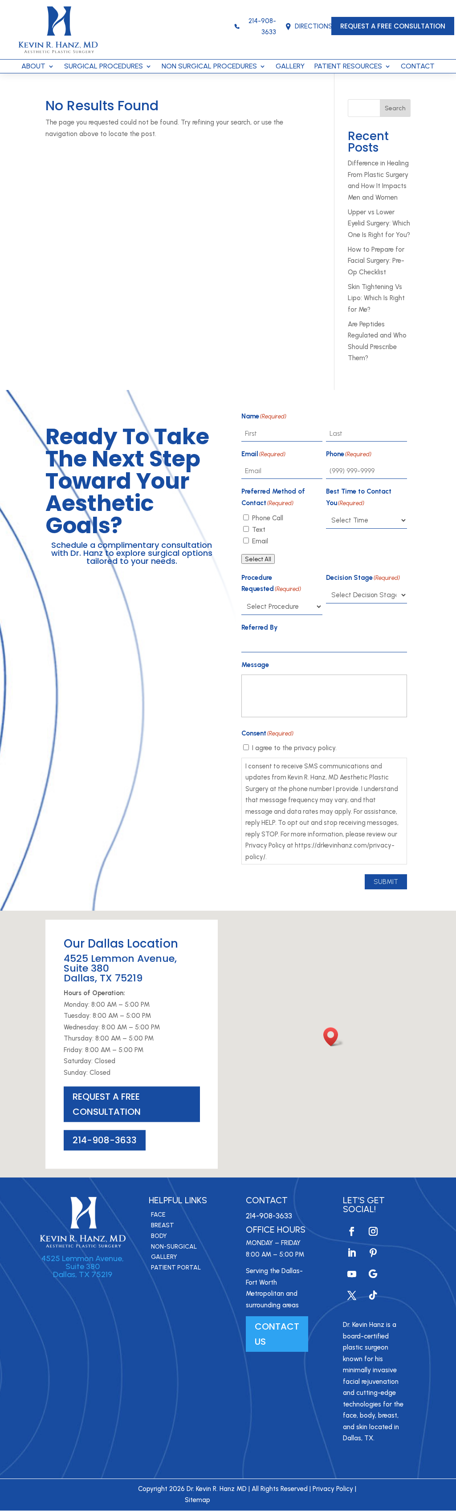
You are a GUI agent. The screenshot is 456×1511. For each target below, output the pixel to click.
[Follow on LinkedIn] (352, 1253)
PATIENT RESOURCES (348, 66)
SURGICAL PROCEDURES (103, 66)
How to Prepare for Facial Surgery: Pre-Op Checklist (376, 260)
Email (260, 541)
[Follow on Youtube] (352, 1274)
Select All (258, 559)
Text (258, 530)
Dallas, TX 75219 (82, 1274)
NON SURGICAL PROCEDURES (209, 66)
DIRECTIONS (313, 26)
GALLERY (290, 66)
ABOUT (33, 66)
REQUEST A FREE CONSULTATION (392, 26)
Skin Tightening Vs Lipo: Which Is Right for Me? (376, 298)
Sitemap (197, 1500)
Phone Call (267, 518)
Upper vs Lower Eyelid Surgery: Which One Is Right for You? (379, 223)
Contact (267, 1200)
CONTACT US (277, 1334)
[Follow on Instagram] (373, 1231)
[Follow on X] (352, 1295)
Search (395, 108)
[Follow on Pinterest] (373, 1253)
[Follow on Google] (373, 1274)
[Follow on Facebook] (352, 1231)
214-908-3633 (262, 26)
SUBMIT (386, 882)
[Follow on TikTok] (373, 1295)
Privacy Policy (333, 1489)
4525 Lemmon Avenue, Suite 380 (82, 1262)
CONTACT (418, 66)
